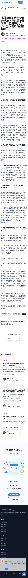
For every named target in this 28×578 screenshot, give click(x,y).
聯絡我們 (21, 2)
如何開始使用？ (21, 567)
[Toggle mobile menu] (25, 2)
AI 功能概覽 (4, 522)
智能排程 (3, 527)
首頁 (2, 8)
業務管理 (3, 524)
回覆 (6, 569)
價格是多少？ (14, 567)
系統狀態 (3, 557)
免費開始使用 (15, 495)
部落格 (5, 8)
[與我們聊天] (24, 574)
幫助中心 (3, 552)
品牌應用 (3, 531)
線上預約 (3, 529)
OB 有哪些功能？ (8, 567)
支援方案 (3, 555)
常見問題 (3, 545)
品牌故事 (3, 538)
